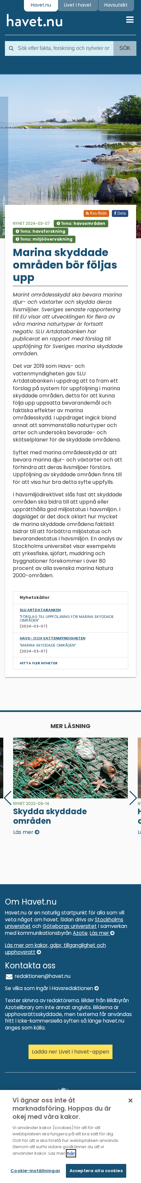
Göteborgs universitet (70, 926)
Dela (121, 213)
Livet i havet (77, 5)
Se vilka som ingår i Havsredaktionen (49, 988)
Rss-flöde (98, 213)
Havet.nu (41, 5)
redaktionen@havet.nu (41, 976)
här (71, 1153)
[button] (133, 798)
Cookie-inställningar (35, 1171)
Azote (80, 933)
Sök (125, 48)
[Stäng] (130, 1100)
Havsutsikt (116, 5)
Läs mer (100, 933)
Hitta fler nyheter (38, 663)
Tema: (82, 223)
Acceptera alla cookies (96, 1171)
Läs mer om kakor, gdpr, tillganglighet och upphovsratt (55, 949)
